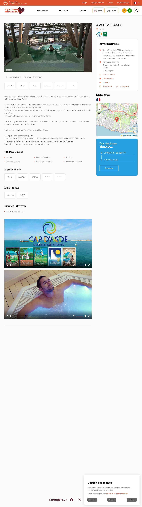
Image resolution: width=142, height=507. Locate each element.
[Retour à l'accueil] (14, 10)
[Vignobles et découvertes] (105, 34)
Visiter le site (108, 78)
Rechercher (109, 168)
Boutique (84, 3)
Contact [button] (106, 82)
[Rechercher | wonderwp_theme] (136, 10)
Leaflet (124, 135)
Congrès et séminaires (97, 3)
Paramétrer (111, 500)
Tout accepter (132, 500)
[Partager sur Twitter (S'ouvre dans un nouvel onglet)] (79, 500)
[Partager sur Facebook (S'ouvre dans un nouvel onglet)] (71, 500)
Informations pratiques (123, 3)
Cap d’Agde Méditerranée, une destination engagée (129, 10)
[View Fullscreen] (99, 114)
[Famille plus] (99, 34)
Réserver (114, 10)
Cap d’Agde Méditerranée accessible (124, 10)
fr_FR (136, 3)
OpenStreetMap (132, 135)
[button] (109, 74)
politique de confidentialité (117, 493)
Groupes (110, 3)
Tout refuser (92, 500)
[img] (6, 77)
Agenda (100, 10)
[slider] (40, 265)
